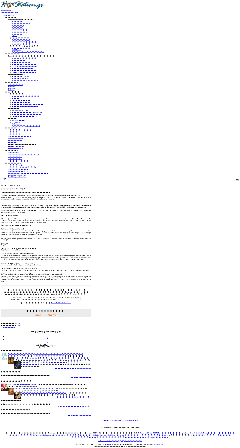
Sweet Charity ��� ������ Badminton (22, 384)
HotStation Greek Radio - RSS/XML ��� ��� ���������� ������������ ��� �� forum (131, 435)
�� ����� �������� (79, 415)
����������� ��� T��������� (73, 368)
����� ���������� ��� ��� (74, 406)
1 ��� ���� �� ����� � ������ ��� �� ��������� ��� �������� (51, 358)
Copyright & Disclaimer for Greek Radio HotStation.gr (120, 420)
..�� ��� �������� (80, 377)
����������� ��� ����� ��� (74, 397)
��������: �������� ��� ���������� (43, 393)
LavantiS (18, 323)
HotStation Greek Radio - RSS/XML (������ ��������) (160, 433)
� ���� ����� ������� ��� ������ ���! (37, 389)
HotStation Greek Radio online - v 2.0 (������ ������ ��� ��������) (62, 435)
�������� (9, 327)
